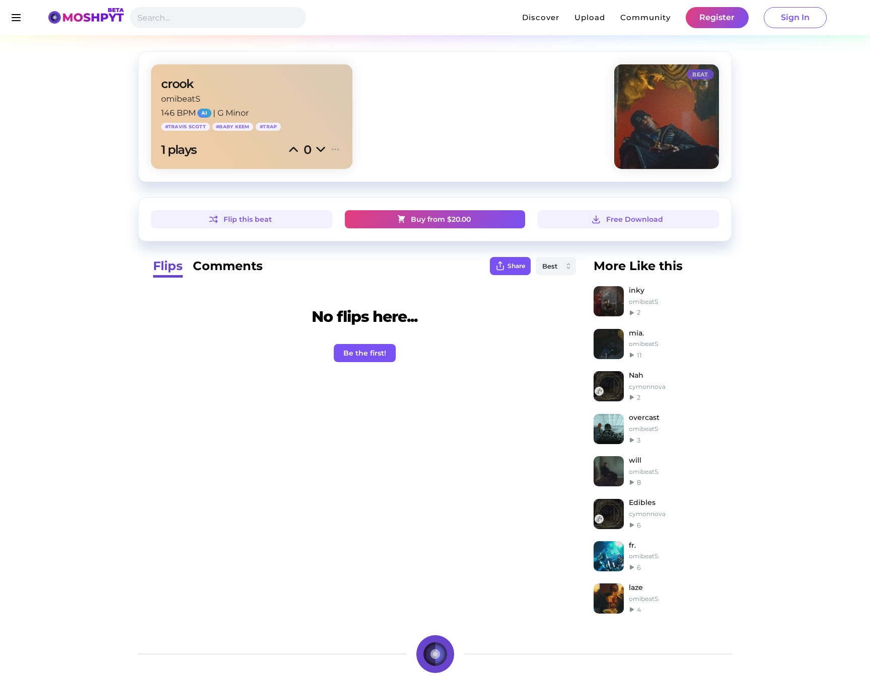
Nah (636, 375)
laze (636, 587)
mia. (636, 332)
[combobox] (556, 266)
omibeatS (180, 99)
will (635, 460)
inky (636, 290)
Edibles (642, 502)
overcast (644, 417)
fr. (632, 545)
